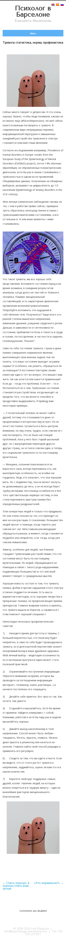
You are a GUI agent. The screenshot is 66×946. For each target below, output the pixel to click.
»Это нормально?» (48, 883)
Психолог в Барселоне (33, 11)
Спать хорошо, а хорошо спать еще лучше (16, 885)
